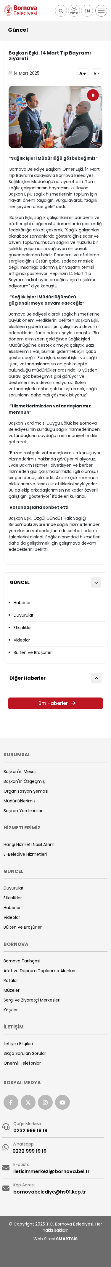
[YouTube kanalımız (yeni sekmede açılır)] (62, 1102)
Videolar (22, 640)
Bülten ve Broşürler (33, 652)
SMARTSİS (67, 1239)
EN (87, 11)
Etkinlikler (23, 628)
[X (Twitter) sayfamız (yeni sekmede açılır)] (28, 1102)
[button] (61, 11)
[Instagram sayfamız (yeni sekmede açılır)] (45, 1102)
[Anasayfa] (20, 10)
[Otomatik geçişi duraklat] (93, 95)
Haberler (22, 603)
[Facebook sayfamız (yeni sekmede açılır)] (11, 1102)
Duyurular (23, 615)
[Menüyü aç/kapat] (101, 11)
